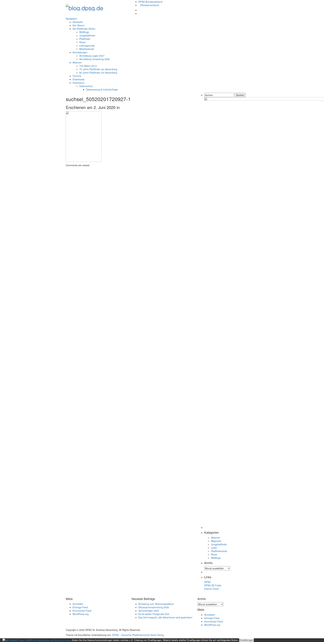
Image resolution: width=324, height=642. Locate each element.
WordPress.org (81, 614)
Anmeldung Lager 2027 (91, 55)
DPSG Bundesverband (150, 1)
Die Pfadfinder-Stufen (84, 28)
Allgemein (216, 541)
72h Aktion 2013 (88, 65)
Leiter (214, 547)
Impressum (79, 82)
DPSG (207, 582)
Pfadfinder (84, 38)
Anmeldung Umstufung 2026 (94, 59)
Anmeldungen (80, 52)
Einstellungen (246, 640)
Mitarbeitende (86, 49)
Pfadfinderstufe (219, 551)
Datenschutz (86, 86)
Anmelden (78, 604)
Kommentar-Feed (82, 610)
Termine (77, 76)
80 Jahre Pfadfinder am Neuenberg (98, 72)
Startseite (78, 22)
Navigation (71, 18)
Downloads (78, 79)
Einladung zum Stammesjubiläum (156, 604)
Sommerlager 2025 (148, 610)
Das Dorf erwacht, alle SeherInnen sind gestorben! (165, 617)
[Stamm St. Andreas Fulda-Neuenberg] (84, 6)
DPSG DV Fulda (212, 585)
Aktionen (77, 62)
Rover (82, 42)
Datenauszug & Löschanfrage (102, 89)
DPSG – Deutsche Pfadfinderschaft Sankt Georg (138, 635)
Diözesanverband (149, 5)
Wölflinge (84, 32)
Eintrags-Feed (80, 607)
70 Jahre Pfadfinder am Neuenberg (98, 69)
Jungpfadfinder (87, 35)
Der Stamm (79, 25)
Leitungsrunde (87, 45)
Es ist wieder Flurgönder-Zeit (153, 614)
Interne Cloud (211, 588)
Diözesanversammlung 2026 (153, 607)
